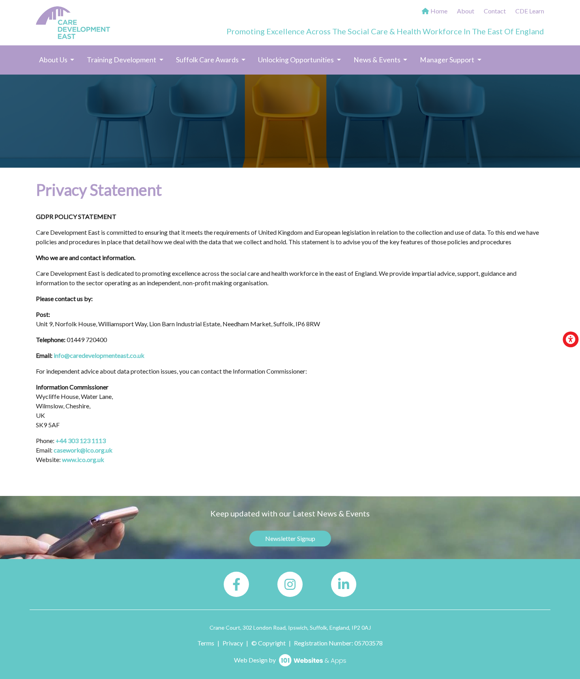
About (465, 11)
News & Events (378, 60)
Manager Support (447, 60)
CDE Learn (529, 11)
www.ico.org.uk (83, 459)
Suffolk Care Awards (208, 60)
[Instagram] (290, 584)
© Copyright (268, 643)
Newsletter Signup (290, 538)
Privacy (233, 643)
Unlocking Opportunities (296, 60)
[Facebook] (236, 584)
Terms (205, 643)
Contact (495, 11)
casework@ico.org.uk (83, 450)
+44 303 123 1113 (81, 440)
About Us (54, 60)
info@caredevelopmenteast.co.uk (99, 355)
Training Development (122, 60)
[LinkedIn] (343, 584)
